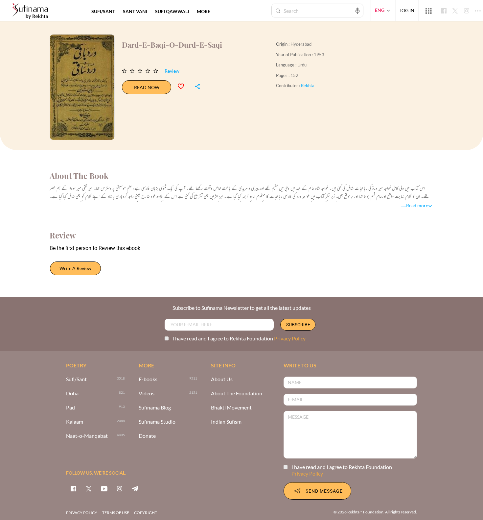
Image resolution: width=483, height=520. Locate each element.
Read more (417, 205)
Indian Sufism (226, 422)
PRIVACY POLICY (81, 512)
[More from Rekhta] (428, 10)
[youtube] (104, 488)
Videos (146, 393)
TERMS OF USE (115, 512)
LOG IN (407, 10)
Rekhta (307, 85)
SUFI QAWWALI (172, 11)
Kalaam (74, 422)
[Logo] (30, 11)
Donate (147, 436)
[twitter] (88, 488)
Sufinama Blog (155, 407)
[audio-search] (357, 10)
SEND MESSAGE (324, 491)
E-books (148, 379)
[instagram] (119, 488)
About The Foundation (236, 393)
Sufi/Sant (76, 379)
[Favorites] (183, 85)
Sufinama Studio (157, 422)
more (203, 11)
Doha (72, 393)
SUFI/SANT (103, 11)
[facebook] (73, 488)
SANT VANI (135, 11)
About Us (222, 379)
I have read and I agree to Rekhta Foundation (239, 338)
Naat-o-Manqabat (87, 436)
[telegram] (135, 488)
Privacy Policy (290, 338)
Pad (70, 407)
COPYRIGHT (145, 512)
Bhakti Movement (231, 407)
